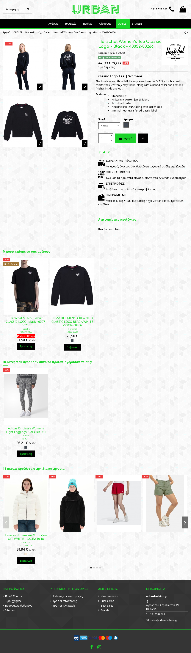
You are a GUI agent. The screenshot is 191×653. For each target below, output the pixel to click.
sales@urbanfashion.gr (164, 620)
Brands (105, 610)
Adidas (26, 435)
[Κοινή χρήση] (100, 152)
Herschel (26, 328)
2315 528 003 (159, 9)
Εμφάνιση (26, 346)
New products (109, 596)
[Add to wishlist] (143, 138)
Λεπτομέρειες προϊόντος (117, 220)
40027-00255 (26, 331)
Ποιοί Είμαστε (13, 596)
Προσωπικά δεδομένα (18, 605)
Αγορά (128, 138)
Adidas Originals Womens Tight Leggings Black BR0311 (26, 430)
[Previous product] (185, 32)
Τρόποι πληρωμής (64, 605)
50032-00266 (72, 331)
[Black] (72, 340)
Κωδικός (103, 52)
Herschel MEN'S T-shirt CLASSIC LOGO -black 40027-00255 (26, 321)
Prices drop (107, 601)
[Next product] (187, 32)
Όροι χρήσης (13, 601)
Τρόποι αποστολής (65, 601)
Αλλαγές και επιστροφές (68, 596)
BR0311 (26, 438)
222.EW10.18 (26, 545)
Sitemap (10, 610)
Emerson (25, 542)
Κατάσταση (106, 229)
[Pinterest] (108, 152)
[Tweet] (104, 152)
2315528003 (157, 614)
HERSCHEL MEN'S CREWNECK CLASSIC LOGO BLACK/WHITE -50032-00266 (72, 321)
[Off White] (25, 554)
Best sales (107, 605)
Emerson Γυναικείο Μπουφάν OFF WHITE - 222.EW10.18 (26, 537)
